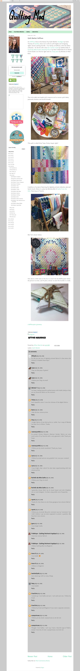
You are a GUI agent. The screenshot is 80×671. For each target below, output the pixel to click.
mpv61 (33, 499)
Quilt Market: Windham (15, 184)
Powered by (14, 76)
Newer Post (32, 656)
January (12, 216)
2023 (11, 159)
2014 (11, 226)
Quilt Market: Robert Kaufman (17, 198)
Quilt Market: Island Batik (16, 205)
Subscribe (17, 72)
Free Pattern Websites (19, 31)
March (12, 213)
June (12, 207)
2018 (11, 219)
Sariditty (36, 44)
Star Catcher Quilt (52, 47)
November (13, 169)
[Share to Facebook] (58, 345)
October (13, 171)
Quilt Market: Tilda (15, 185)
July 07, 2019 (38, 368)
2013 (11, 228)
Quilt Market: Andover (15, 193)
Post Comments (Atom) (43, 661)
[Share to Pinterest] (59, 345)
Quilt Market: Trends (15, 189)
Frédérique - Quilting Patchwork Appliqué (44, 533)
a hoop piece (55, 51)
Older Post (67, 656)
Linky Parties (35, 31)
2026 (11, 153)
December (13, 167)
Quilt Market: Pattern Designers (17, 182)
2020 (11, 164)
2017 (11, 220)
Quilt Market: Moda (15, 187)
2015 (11, 224)
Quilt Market (36, 348)
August (12, 173)
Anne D (33, 553)
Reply (33, 363)
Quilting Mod (26, 16)
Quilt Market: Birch (15, 196)
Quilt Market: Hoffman (15, 195)
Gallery (28, 31)
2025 (11, 155)
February (13, 214)
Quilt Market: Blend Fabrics (16, 180)
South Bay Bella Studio (34, 49)
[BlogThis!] (55, 345)
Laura (33, 455)
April (12, 211)
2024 (11, 157)
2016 (11, 222)
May (12, 209)
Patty (32, 583)
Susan (33, 368)
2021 (11, 162)
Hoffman (32, 42)
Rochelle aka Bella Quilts (38, 477)
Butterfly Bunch (46, 49)
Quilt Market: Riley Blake (16, 191)
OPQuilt (33, 356)
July (12, 175)
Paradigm (60, 42)
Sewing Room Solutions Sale (16, 178)
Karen (33, 410)
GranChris (34, 593)
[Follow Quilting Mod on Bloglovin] (33, 332)
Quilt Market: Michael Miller (16, 203)
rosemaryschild (35, 432)
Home (10, 31)
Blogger (42, 667)
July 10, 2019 (43, 615)
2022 (11, 160)
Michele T (34, 388)
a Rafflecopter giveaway (35, 324)
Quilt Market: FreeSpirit (15, 176)
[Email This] (54, 345)
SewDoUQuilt (35, 573)
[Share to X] (57, 345)
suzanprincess (35, 615)
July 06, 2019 (40, 356)
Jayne (32, 523)
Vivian (33, 400)
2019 (11, 166)
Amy (32, 420)
